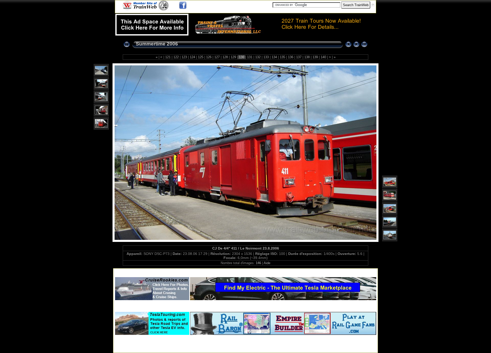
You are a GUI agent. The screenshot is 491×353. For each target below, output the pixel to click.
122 (176, 57)
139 (315, 57)
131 (249, 57)
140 (323, 57)
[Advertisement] (245, 272)
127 (217, 57)
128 (225, 57)
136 (290, 57)
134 (274, 57)
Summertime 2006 (157, 43)
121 (168, 57)
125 (200, 57)
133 (266, 57)
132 (258, 57)
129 (233, 57)
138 (307, 57)
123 (184, 57)
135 (282, 57)
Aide (267, 263)
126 (209, 57)
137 (299, 57)
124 (192, 57)
